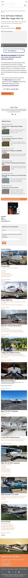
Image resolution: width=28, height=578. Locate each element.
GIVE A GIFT (3, 219)
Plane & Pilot (6, 26)
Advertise (16, 569)
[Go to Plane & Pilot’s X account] (9, 26)
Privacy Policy (4, 569)
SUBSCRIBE (3, 216)
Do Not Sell (25, 569)
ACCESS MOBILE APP (5, 221)
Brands (2, 1)
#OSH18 (15, 81)
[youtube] (19, 572)
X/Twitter (3, 230)
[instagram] (15, 572)
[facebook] (9, 572)
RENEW (2, 218)
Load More (3, 535)
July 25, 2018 (14, 89)
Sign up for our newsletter (8, 55)
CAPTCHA (4, 241)
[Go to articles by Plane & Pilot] (2, 26)
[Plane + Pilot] (8, 5)
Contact (20, 569)
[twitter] (12, 572)
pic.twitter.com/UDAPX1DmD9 (10, 85)
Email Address (5, 237)
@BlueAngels (8, 79)
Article (6, 10)
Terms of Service (10, 569)
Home (3, 10)
